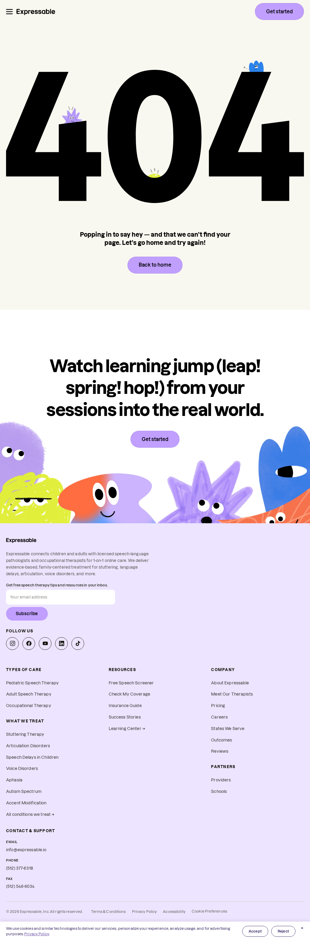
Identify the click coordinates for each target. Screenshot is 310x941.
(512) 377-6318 (19, 868)
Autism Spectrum (23, 791)
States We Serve (227, 728)
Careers (219, 717)
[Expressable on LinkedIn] (61, 643)
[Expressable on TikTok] (77, 643)
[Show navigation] (9, 11)
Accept (255, 931)
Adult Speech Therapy (28, 694)
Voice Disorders (22, 768)
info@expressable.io (26, 850)
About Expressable (230, 683)
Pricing (218, 705)
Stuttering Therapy (25, 734)
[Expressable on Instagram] (12, 643)
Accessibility (174, 911)
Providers (221, 780)
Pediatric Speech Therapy (32, 683)
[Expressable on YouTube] (45, 643)
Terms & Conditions (108, 911)
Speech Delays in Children (32, 757)
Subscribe (27, 613)
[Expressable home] (21, 540)
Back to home (155, 265)
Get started (279, 11)
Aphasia (14, 780)
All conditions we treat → (30, 814)
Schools (219, 791)
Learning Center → (127, 728)
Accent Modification (26, 803)
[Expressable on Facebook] (28, 643)
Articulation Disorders (28, 746)
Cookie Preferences (209, 911)
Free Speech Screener (131, 683)
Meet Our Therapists (232, 694)
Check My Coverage (129, 694)
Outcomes (221, 740)
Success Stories (125, 717)
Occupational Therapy (28, 705)
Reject (283, 931)
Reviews (219, 751)
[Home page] (35, 11)
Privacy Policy (144, 911)
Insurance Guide (125, 705)
